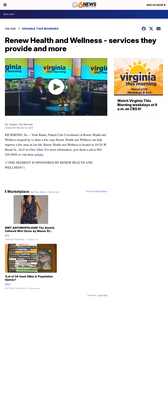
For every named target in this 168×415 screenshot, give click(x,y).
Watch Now (155, 5)
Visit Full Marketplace (96, 191)
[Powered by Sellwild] (102, 295)
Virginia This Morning (40, 28)
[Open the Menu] (5, 5)
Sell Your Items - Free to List (45, 192)
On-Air (10, 28)
